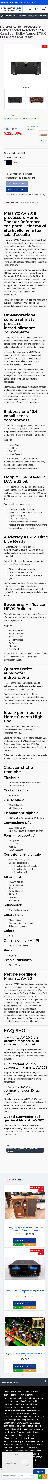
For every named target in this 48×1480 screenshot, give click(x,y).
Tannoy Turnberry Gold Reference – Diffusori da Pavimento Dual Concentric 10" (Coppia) (25, 1229)
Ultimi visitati (12, 1179)
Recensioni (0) (29, 202)
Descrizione (11, 202)
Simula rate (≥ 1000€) (17, 190)
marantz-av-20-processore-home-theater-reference (22, 1150)
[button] (6, 66)
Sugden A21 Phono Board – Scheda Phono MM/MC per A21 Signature (25, 1355)
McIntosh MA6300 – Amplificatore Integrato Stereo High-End (25, 1292)
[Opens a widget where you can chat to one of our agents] (17, 1465)
